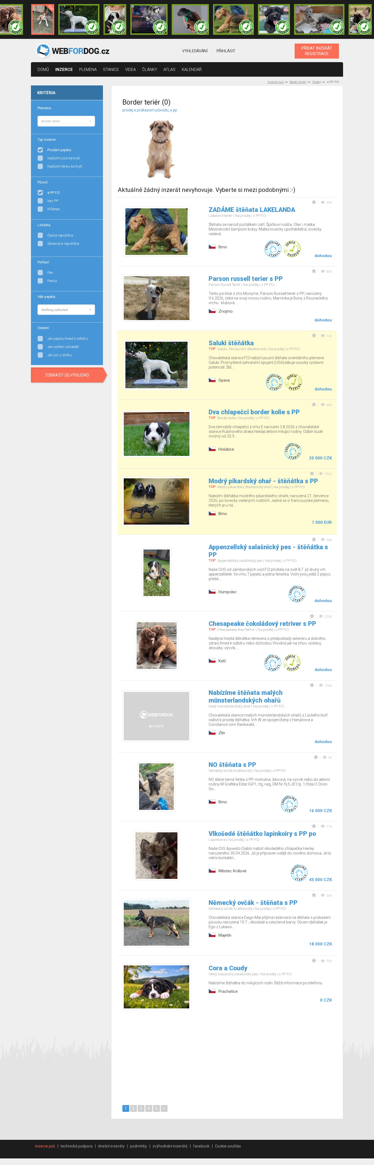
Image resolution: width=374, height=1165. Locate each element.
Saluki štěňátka (231, 343)
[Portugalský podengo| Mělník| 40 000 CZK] (42, 19)
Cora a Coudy (228, 968)
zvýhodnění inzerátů (170, 1146)
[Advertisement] (279, 142)
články (149, 69)
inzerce (64, 69)
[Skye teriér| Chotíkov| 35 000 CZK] (274, 19)
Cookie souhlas (228, 1146)
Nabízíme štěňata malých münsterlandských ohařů (246, 696)
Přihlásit (226, 50)
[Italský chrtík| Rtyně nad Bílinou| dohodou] (190, 19)
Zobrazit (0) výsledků (67, 375)
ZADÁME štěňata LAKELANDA (252, 210)
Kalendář (192, 69)
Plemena (88, 69)
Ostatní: (44, 328)
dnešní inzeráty (111, 1146)
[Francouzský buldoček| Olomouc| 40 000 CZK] (360, 19)
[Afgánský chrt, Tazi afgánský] (95, 120)
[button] (66, 121)
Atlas (169, 69)
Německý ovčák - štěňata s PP (253, 903)
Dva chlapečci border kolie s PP (254, 412)
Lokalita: (44, 225)
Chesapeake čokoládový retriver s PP (262, 624)
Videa (130, 69)
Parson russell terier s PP (246, 279)
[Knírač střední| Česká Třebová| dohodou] (149, 19)
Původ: (43, 182)
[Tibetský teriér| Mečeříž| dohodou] (114, 19)
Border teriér (298, 82)
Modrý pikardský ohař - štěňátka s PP (263, 481)
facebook (201, 1146)
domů (43, 69)
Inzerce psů (276, 82)
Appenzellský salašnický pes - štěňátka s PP (268, 551)
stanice (111, 69)
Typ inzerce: (47, 139)
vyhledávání (195, 50)
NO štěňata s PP (232, 765)
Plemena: (45, 108)
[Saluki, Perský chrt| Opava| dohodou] (78, 19)
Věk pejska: (47, 296)
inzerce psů (45, 1146)
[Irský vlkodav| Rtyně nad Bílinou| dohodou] (319, 19)
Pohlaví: (44, 262)
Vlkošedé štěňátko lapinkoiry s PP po (262, 834)
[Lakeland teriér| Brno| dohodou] (233, 19)
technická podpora (77, 1146)
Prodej (316, 82)
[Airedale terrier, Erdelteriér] (95, 126)
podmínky (138, 1146)
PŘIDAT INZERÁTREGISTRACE (316, 51)
